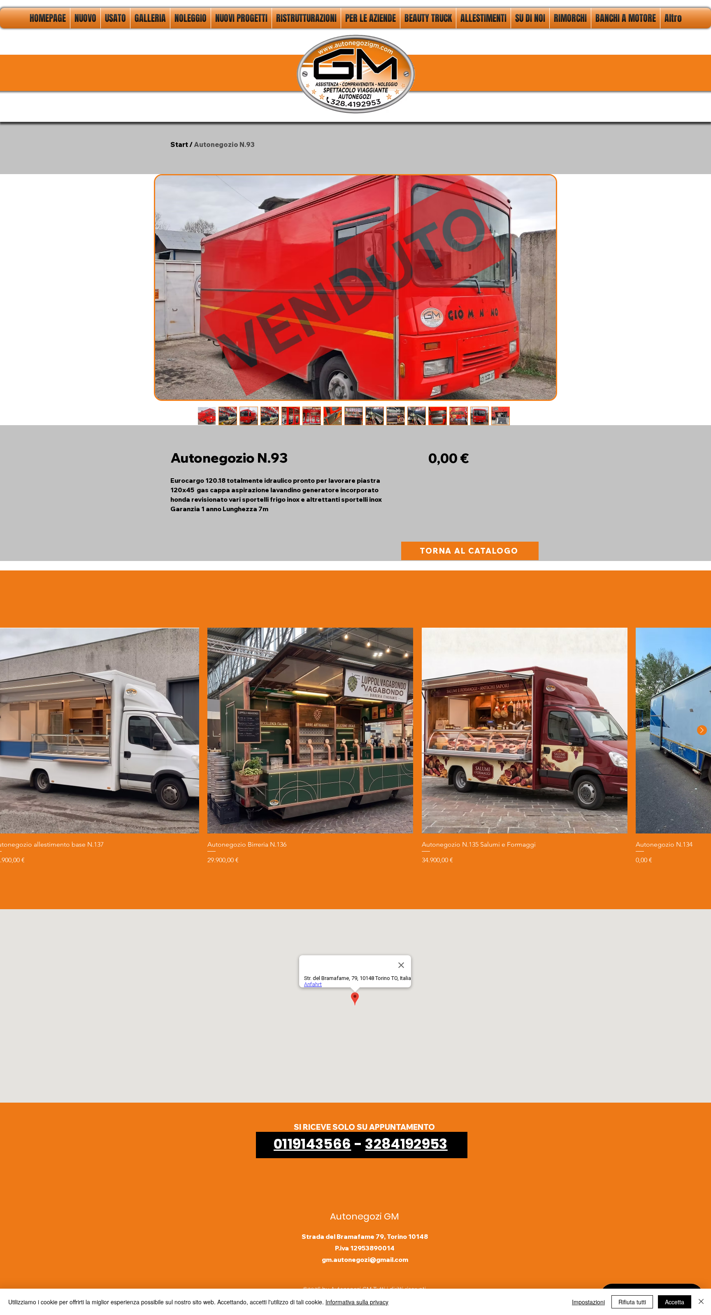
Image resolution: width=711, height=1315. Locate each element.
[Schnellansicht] (310, 730)
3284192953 (406, 1144)
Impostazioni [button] (588, 1302)
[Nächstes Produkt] (702, 730)
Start (179, 144)
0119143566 (312, 1144)
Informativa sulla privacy (356, 1302)
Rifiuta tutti (632, 1302)
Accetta (674, 1302)
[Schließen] (701, 1301)
